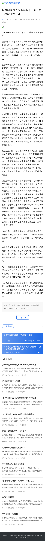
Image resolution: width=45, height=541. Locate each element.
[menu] (41, 3)
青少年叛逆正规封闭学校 (13, 464)
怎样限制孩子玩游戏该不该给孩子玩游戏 (20, 364)
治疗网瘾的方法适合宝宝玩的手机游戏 (19, 398)
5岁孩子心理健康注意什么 (13, 447)
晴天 (3, 19)
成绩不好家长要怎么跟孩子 (14, 431)
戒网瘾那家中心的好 (11, 381)
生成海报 (8, 326)
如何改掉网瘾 (8, 497)
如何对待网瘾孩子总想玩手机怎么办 (18, 480)
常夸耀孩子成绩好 (10, 514)
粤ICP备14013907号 (22, 537)
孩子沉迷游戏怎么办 (33, 19)
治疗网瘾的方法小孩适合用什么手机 (18, 414)
